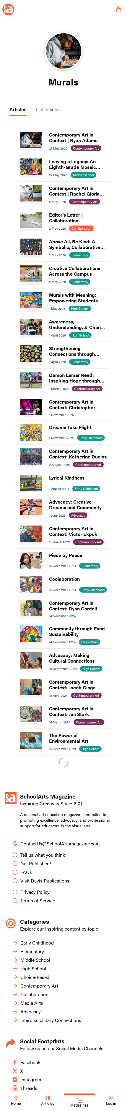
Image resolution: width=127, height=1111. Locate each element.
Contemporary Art (39, 985)
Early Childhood (37, 942)
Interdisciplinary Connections (50, 1020)
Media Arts (31, 1002)
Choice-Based (34, 977)
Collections (48, 109)
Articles (18, 109)
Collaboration (34, 994)
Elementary (32, 951)
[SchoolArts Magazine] (57, 9)
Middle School (35, 959)
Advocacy (30, 1011)
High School (33, 968)
